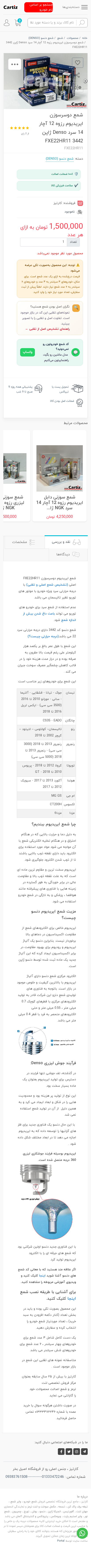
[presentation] (85, 81)
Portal (60, 1541)
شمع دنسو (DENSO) (60, 159)
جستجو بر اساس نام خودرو (41, 7)
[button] (17, 22)
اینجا (42, 1275)
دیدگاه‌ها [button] (63, 554)
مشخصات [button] (20, 542)
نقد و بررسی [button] (61, 541)
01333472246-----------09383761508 (35, 1477)
